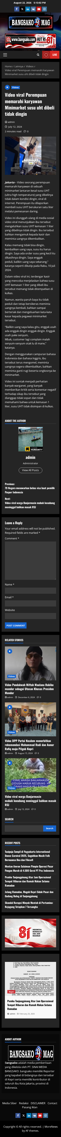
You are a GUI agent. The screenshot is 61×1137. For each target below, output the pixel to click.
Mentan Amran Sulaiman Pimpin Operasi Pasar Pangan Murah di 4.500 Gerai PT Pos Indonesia (29, 868)
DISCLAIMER (38, 1103)
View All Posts (30, 470)
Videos (15, 87)
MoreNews (51, 1126)
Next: (30, 503)
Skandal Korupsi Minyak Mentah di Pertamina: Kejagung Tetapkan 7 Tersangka (29, 905)
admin (11, 122)
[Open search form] (38, 55)
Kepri (21, 992)
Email (9, 597)
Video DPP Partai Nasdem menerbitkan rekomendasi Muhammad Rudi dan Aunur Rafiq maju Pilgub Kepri (29, 745)
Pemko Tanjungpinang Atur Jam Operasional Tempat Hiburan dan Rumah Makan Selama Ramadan (28, 881)
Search (9, 819)
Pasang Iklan (29, 1107)
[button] (5, 54)
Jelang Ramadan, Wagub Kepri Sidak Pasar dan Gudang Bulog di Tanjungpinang (29, 894)
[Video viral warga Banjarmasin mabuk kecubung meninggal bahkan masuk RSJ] (30, 775)
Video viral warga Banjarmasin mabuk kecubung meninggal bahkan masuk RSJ (30, 800)
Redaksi (23, 1103)
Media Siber (9, 1103)
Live (55, 55)
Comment (12, 538)
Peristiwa (32, 992)
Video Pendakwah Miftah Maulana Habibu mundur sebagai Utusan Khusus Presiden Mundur (29, 689)
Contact (52, 1103)
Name (9, 584)
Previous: (30, 488)
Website (10, 610)
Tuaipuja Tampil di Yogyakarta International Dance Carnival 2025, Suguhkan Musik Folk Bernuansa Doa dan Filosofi (27, 856)
